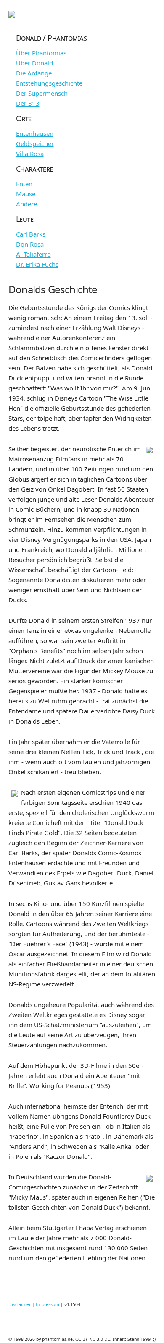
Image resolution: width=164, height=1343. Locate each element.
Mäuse (25, 194)
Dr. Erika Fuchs (37, 264)
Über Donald (34, 63)
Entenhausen (34, 133)
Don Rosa (30, 244)
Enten (24, 184)
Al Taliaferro (33, 254)
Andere (26, 204)
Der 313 (28, 103)
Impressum (47, 1304)
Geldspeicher (35, 143)
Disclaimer (19, 1304)
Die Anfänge (34, 73)
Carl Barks (30, 234)
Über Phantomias (41, 53)
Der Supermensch (42, 93)
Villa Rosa (30, 153)
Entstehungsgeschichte (49, 83)
